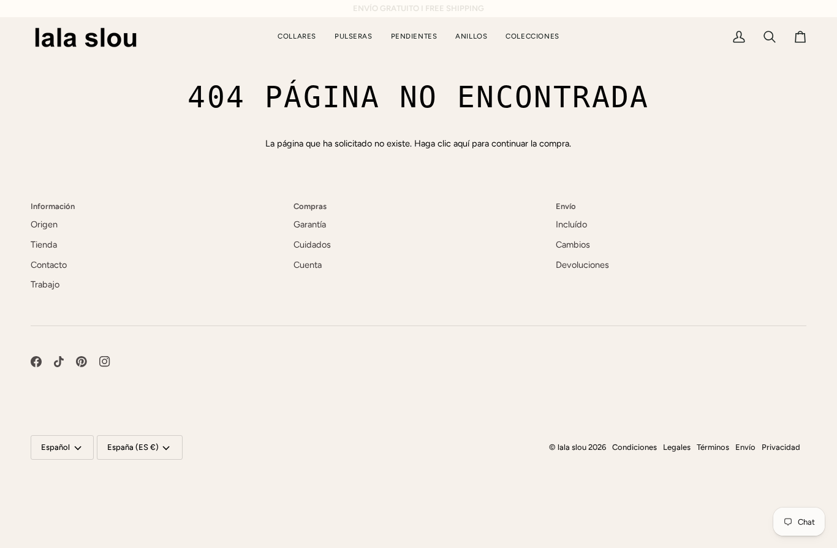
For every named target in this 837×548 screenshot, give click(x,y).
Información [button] (53, 206)
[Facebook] (36, 361)
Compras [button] (310, 206)
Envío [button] (566, 206)
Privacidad (781, 447)
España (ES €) (133, 447)
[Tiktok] (59, 361)
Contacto (49, 264)
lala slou (572, 447)
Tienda (44, 244)
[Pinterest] (81, 361)
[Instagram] (104, 361)
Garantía (310, 224)
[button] (532, 37)
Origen (44, 224)
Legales (677, 447)
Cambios (573, 244)
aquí (461, 143)
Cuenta (308, 264)
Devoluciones (582, 264)
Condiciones (634, 447)
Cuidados (312, 244)
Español (55, 447)
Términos (713, 447)
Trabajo (45, 284)
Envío (745, 447)
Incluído (571, 224)
